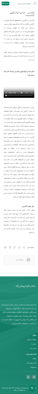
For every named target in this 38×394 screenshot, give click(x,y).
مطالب (34, 335)
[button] (34, 3)
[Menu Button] (32, 388)
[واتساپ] (19, 247)
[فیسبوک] (10, 247)
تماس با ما (33, 348)
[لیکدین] (5, 247)
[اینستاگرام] (34, 377)
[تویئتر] (14, 247)
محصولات (33, 367)
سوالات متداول (31, 340)
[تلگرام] (23, 247)
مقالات (34, 358)
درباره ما (33, 344)
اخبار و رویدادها (31, 363)
